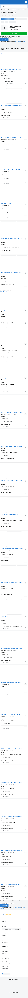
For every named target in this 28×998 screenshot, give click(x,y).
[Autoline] (1, 10)
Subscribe (4, 39)
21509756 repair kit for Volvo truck (9, 203)
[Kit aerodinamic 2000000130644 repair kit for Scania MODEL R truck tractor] (14, 60)
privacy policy (18, 41)
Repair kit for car (5, 616)
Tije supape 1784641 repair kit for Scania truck (13, 310)
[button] (26, 2)
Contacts (4, 926)
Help (3, 923)
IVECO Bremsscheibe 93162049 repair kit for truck (14, 884)
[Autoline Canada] (9, 2)
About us (4, 921)
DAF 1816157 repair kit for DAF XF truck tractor (13, 582)
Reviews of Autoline (6, 955)
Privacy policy (5, 951)
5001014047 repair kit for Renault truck (11, 272)
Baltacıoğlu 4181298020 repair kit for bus (11, 378)
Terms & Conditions (6, 948)
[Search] (26, 6)
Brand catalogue (5, 958)
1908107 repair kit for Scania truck (9, 514)
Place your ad (14, 33)
